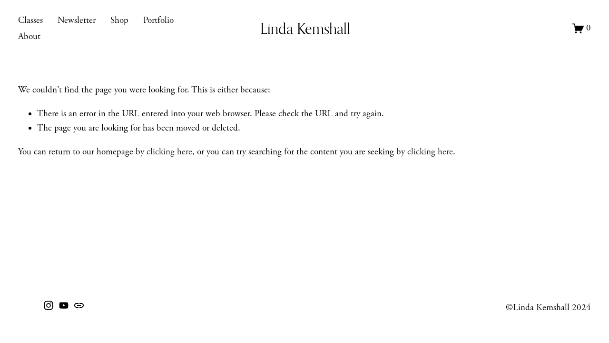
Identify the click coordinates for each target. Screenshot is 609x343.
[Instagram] (48, 305)
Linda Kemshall (305, 28)
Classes (30, 20)
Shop (119, 20)
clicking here (169, 152)
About (29, 36)
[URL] (79, 305)
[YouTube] (64, 305)
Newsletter (77, 20)
